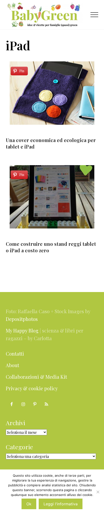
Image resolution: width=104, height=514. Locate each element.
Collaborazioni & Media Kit (36, 376)
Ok (28, 503)
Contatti (15, 353)
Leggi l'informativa (61, 503)
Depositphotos (22, 319)
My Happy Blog (22, 330)
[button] (94, 15)
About (12, 365)
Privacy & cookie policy (32, 388)
